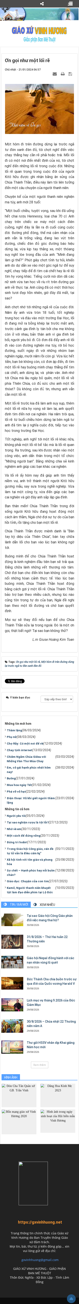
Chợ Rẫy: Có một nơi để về (25, 743)
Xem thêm (39, 1065)
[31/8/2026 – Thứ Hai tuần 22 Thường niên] (12, 942)
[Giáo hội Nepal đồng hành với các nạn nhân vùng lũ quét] (12, 962)
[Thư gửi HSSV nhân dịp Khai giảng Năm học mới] (12, 1047)
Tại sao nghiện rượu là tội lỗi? (28, 822)
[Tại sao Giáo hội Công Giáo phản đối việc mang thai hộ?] (12, 920)
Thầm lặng (14, 730)
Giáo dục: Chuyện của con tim (28, 881)
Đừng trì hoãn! (17, 842)
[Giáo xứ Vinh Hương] (39, 34)
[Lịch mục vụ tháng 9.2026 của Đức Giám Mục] (12, 1004)
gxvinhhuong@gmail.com (40, 1260)
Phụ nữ (12, 737)
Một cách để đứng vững (23, 835)
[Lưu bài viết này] (70, 74)
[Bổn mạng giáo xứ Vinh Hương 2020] (19, 1121)
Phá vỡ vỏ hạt (16, 791)
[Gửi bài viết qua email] (55, 74)
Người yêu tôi (16, 815)
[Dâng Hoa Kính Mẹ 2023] (57, 1095)
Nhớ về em (14, 829)
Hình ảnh (10, 1077)
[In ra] (63, 74)
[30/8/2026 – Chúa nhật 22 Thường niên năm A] (12, 1026)
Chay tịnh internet (19, 750)
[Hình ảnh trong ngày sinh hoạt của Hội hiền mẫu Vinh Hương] (57, 1120)
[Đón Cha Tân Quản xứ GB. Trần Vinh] (19, 1095)
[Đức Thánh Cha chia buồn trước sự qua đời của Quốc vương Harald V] (12, 983)
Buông (11, 778)
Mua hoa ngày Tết (19, 785)
